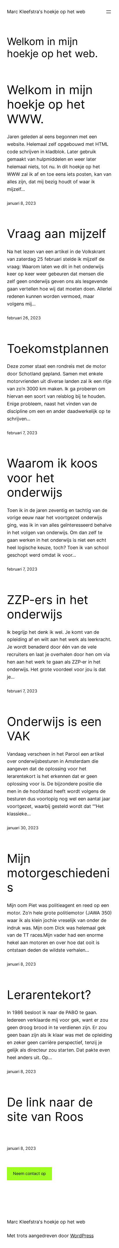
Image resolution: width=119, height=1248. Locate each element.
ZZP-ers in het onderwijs (47, 607)
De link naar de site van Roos (50, 1109)
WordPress (82, 1235)
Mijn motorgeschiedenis (58, 873)
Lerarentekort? (49, 995)
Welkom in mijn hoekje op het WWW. (50, 104)
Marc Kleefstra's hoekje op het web (46, 11)
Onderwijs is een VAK (54, 728)
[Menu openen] (108, 11)
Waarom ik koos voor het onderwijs (52, 478)
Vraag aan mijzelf (56, 233)
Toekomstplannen (58, 348)
